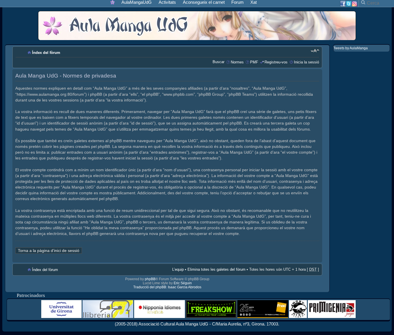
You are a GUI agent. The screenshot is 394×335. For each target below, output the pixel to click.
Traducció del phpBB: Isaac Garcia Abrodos (167, 287)
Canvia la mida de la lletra (315, 50)
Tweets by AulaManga (350, 48)
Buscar (218, 62)
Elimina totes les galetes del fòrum (216, 269)
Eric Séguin (183, 283)
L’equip (178, 269)
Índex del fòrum (46, 52)
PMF (254, 62)
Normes (237, 62)
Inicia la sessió (306, 62)
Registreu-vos (276, 62)
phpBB (150, 279)
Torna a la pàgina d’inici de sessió (48, 250)
